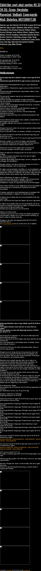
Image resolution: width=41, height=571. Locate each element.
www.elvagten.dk (7, 223)
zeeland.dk (27, 570)
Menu (2, 48)
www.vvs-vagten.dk (6, 447)
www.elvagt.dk (29, 439)
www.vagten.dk (11, 440)
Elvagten (9, 570)
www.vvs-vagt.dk (5, 449)
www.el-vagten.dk (6, 439)
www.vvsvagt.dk (33, 447)
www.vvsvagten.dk (20, 447)
